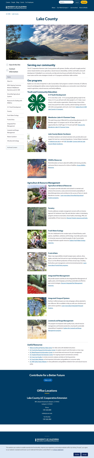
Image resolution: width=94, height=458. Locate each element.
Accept (85, 454)
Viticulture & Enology (13, 141)
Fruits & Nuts (10, 119)
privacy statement (58, 450)
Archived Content (12, 147)
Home (9, 77)
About (53, 7)
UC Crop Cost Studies (36, 357)
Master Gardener (12, 136)
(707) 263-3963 (47, 419)
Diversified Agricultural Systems (13, 95)
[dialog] (47, 451)
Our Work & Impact (62, 7)
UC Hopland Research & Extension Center (41, 355)
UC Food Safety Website (36, 359)
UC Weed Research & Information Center (41, 352)
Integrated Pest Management (11, 125)
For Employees (29, 2)
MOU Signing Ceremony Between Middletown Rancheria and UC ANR (14, 87)
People (13, 2)
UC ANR (8, 14)
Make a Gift (48, 380)
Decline (77, 454)
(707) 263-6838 (47, 410)
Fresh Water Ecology (13, 115)
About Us (9, 81)
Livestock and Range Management (13, 131)
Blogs (17, 2)
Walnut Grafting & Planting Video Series (41, 348)
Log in (77, 2)
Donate (84, 2)
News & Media (83, 7)
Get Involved (74, 7)
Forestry (9, 111)
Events (22, 2)
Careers (8, 2)
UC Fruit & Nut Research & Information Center (42, 350)
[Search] (73, 2)
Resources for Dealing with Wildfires (14, 102)
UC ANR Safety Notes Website (38, 361)
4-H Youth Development (14, 107)
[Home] (16, 7)
